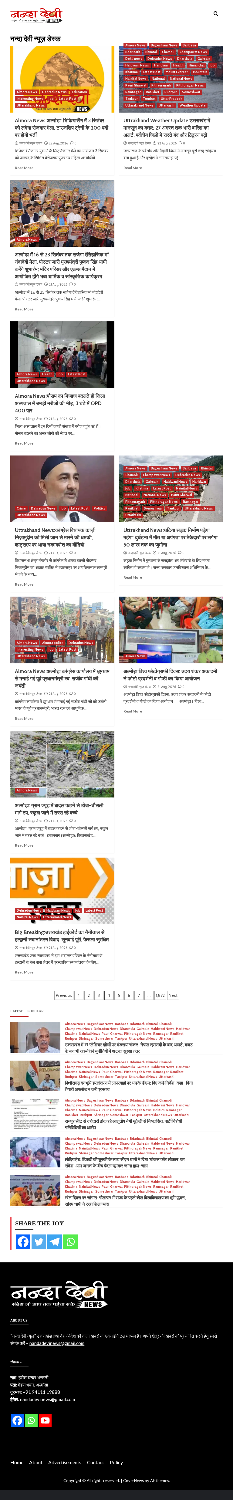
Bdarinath (132, 52)
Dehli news (133, 58)
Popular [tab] (35, 1011)
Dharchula (184, 58)
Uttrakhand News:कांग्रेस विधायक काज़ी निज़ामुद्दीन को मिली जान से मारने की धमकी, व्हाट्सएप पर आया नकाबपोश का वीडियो (55, 537)
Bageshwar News (164, 45)
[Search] (216, 13)
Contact (95, 1462)
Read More (24, 167)
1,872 (160, 995)
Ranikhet (152, 92)
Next (173, 995)
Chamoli (168, 52)
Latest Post (67, 99)
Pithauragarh (161, 85)
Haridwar (161, 65)
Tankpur (131, 99)
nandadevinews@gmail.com (56, 1343)
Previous (64, 995)
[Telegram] (54, 1241)
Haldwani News (137, 65)
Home (16, 1462)
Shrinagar (86, 1038)
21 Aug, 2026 (58, 284)
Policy (116, 1462)
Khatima (131, 72)
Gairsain (204, 58)
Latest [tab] (16, 1011)
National (158, 78)
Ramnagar (133, 92)
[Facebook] (23, 1241)
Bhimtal (151, 52)
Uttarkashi (166, 105)
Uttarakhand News (31, 105)
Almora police (52, 643)
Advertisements (64, 1462)
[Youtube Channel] (45, 1420)
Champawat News (193, 52)
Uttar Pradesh (171, 99)
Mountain (200, 72)
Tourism (149, 99)
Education (79, 92)
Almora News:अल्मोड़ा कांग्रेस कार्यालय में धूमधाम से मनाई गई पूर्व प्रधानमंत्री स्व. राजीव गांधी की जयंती (62, 678)
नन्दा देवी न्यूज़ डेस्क (30, 143)
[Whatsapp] (70, 1241)
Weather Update (193, 105)
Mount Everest (177, 72)
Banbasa (189, 45)
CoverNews (133, 1480)
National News (181, 78)
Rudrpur (170, 92)
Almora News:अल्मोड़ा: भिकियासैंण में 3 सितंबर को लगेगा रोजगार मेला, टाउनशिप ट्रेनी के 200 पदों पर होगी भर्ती (61, 127)
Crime (21, 508)
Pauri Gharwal (135, 85)
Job (51, 99)
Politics (99, 508)
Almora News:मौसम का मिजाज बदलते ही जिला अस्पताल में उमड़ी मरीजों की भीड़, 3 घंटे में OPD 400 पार (60, 403)
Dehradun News (54, 92)
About (35, 1462)
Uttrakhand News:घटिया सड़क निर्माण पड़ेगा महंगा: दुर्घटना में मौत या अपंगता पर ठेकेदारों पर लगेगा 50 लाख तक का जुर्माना (170, 537)
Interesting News (30, 99)
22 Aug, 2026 (58, 143)
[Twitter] (39, 1241)
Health (178, 65)
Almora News (27, 92)
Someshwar (191, 92)
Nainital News (136, 78)
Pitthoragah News (190, 85)
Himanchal (196, 65)
